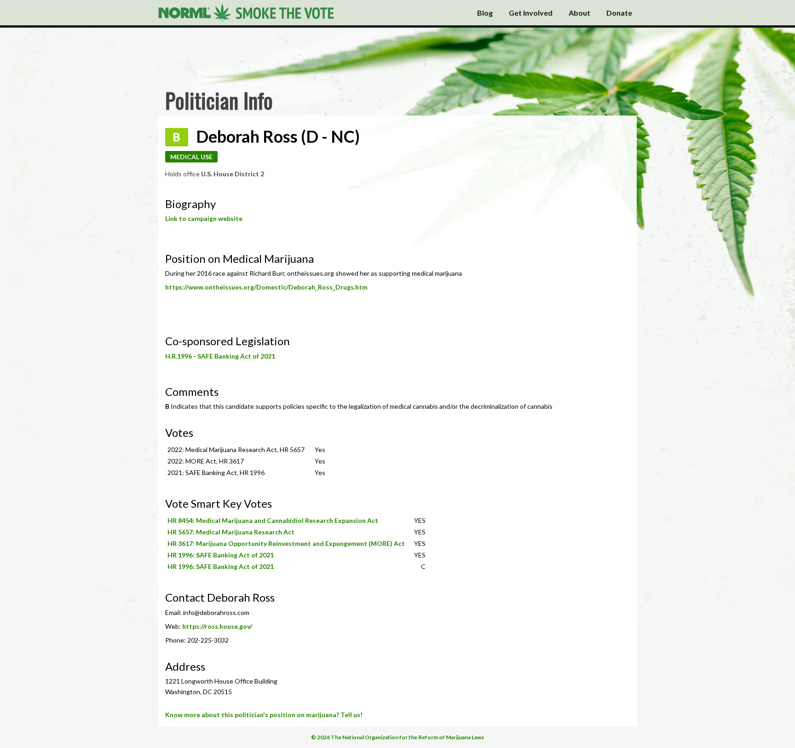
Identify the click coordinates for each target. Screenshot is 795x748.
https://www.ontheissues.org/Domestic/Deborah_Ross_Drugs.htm (266, 287)
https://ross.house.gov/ (217, 626)
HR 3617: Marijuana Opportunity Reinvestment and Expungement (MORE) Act (286, 543)
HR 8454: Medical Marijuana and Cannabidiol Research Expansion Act (272, 520)
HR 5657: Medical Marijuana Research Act (230, 532)
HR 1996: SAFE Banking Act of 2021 (220, 555)
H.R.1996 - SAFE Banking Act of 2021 (220, 356)
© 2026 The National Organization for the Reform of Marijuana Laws (397, 737)
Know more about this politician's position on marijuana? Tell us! (264, 715)
